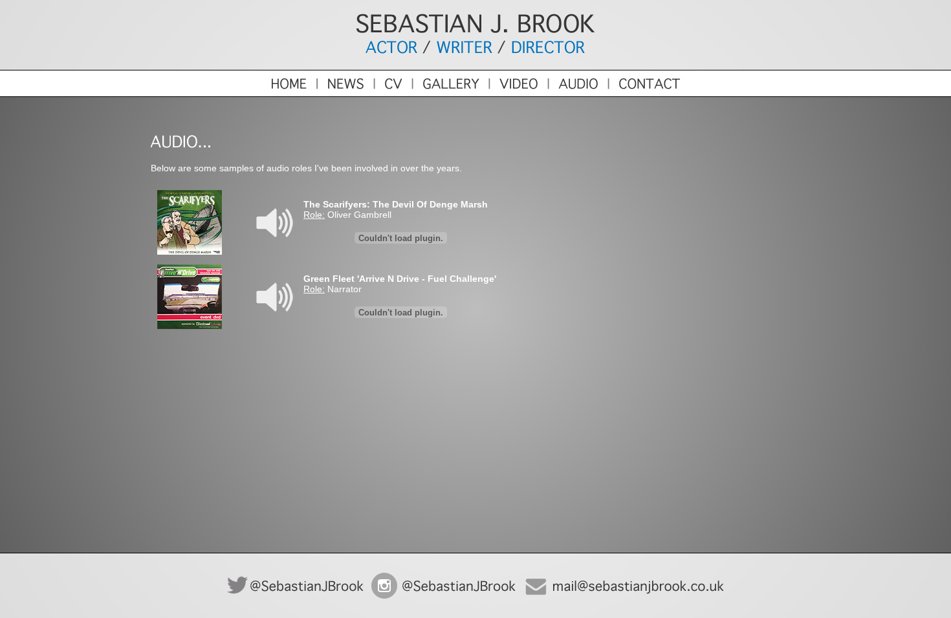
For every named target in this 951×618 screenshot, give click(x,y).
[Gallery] (449, 93)
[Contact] (707, 93)
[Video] (518, 93)
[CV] (392, 93)
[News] (344, 93)
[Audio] (577, 93)
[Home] (230, 93)
